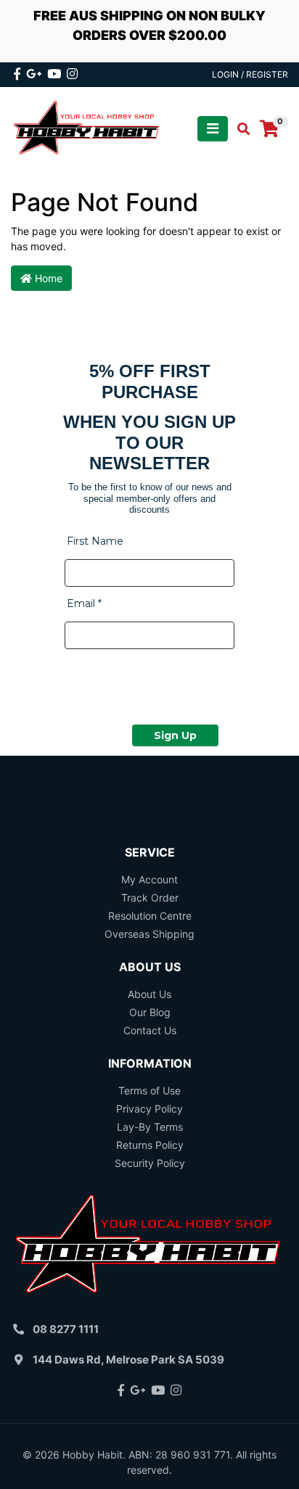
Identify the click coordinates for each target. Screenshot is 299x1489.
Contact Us (149, 1030)
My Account (149, 879)
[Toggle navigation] (212, 128)
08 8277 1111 (66, 1329)
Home (47, 278)
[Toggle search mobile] (239, 129)
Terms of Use (149, 1090)
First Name (95, 541)
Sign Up (175, 735)
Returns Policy (150, 1145)
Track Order (150, 897)
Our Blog (150, 1012)
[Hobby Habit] (87, 128)
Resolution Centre (150, 916)
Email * (84, 603)
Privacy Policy (149, 1108)
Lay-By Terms (150, 1127)
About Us (149, 994)
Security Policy (150, 1163)
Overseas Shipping (149, 934)
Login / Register (250, 74)
